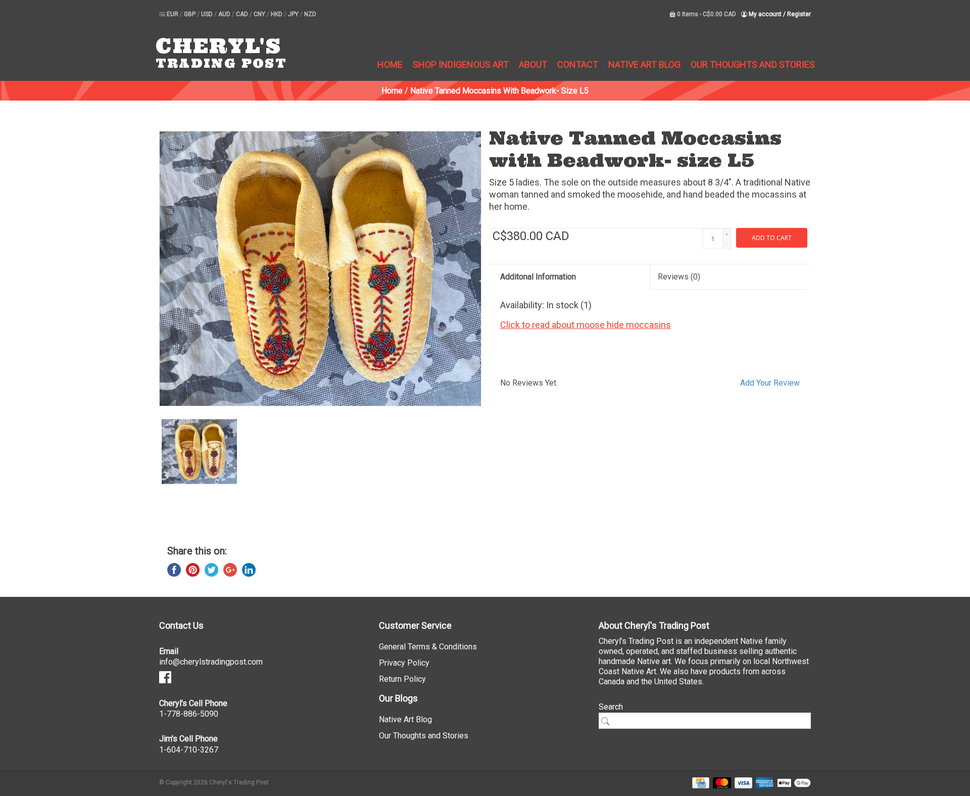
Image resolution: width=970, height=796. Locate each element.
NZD (310, 14)
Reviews (679, 277)
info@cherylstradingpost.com (211, 662)
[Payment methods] (699, 782)
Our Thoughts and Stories (753, 64)
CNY (260, 14)
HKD (277, 14)
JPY (294, 14)
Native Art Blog (644, 64)
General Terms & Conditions (428, 646)
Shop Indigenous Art (461, 64)
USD (207, 14)
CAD (243, 14)
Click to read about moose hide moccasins (585, 324)
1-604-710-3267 (188, 750)
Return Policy (402, 679)
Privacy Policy (404, 663)
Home (390, 64)
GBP (190, 14)
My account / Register (779, 14)
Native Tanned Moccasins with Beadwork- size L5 (499, 91)
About (533, 64)
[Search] (608, 721)
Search (611, 707)
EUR (173, 14)
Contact (577, 64)
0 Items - (705, 14)
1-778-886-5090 (188, 714)
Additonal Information (538, 277)
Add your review (770, 383)
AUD (225, 14)
